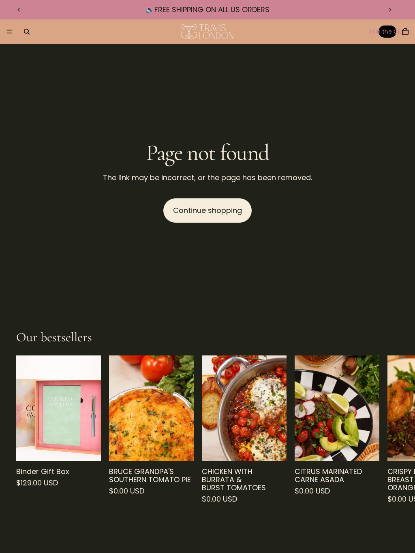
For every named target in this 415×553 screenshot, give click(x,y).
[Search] (27, 31)
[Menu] (9, 31)
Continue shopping (207, 210)
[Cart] (405, 31)
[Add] (88, 449)
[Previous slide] (19, 10)
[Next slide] (390, 10)
